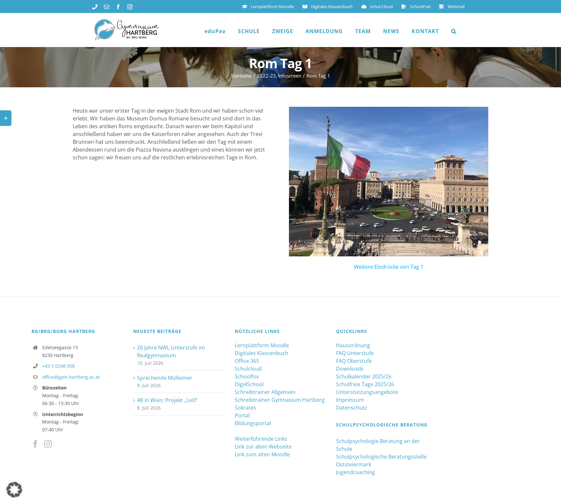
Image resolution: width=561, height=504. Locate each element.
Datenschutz (351, 407)
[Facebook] (35, 444)
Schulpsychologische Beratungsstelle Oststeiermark (381, 460)
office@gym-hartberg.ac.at (71, 377)
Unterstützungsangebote (367, 392)
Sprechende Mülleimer (165, 377)
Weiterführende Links (261, 438)
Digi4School (249, 384)
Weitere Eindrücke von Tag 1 (388, 266)
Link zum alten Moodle (262, 454)
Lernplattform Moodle (262, 345)
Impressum (350, 399)
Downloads (350, 368)
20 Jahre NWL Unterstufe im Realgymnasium (171, 351)
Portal (242, 415)
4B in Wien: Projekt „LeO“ (167, 400)
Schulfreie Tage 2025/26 (365, 384)
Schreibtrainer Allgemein (265, 392)
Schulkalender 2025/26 (364, 376)
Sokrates (245, 407)
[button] (453, 31)
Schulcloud (248, 368)
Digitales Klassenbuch (261, 353)
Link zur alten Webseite (263, 446)
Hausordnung (353, 345)
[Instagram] (48, 444)
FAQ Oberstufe (354, 360)
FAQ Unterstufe (355, 353)
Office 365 (247, 360)
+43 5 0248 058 (58, 366)
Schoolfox (247, 376)
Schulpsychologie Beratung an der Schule (378, 444)
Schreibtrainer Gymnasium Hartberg (280, 399)
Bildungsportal (253, 423)
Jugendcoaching (355, 472)
